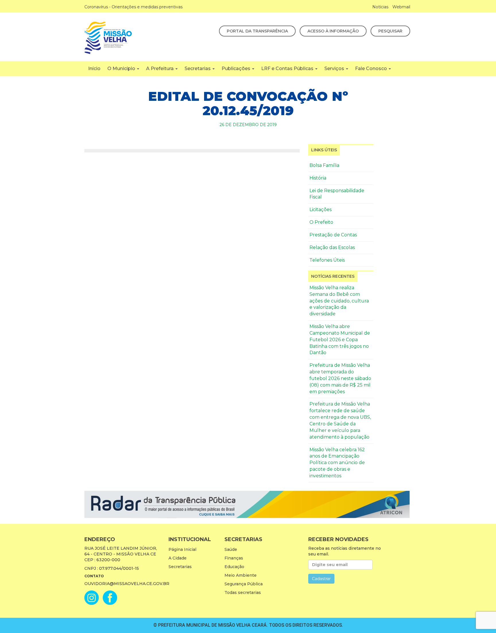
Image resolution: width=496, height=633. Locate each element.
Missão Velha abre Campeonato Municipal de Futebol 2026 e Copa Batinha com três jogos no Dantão (339, 339)
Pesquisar (390, 31)
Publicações (236, 68)
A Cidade (177, 558)
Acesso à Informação (333, 31)
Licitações (320, 209)
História (317, 178)
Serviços (334, 68)
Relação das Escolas (332, 247)
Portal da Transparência (257, 31)
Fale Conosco (371, 68)
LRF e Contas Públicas (288, 68)
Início (94, 68)
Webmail (401, 6)
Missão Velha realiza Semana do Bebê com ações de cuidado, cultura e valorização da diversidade (339, 301)
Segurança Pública (243, 583)
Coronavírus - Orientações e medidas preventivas (133, 6)
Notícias (380, 6)
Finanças (233, 558)
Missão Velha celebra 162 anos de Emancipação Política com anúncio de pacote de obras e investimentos (337, 462)
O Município (121, 68)
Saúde (230, 549)
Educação (234, 566)
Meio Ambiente (240, 575)
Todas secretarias (242, 592)
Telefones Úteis (327, 260)
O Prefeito (321, 222)
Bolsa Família (324, 165)
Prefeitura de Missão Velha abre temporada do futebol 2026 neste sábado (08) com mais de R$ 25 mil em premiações (340, 378)
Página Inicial (182, 549)
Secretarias (198, 68)
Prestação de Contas (333, 235)
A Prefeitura (160, 68)
